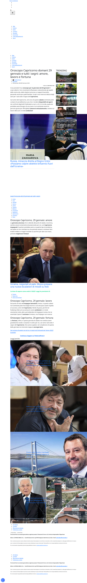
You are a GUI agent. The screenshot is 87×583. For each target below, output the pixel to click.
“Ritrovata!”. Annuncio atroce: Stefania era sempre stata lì (65, 103)
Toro (14, 200)
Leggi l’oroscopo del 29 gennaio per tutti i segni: (25, 196)
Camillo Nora (17, 80)
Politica (15, 28)
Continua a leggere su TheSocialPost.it (32, 336)
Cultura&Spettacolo (18, 36)
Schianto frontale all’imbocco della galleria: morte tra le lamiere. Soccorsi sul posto (65, 79)
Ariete (14, 199)
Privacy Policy (13, 532)
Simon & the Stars (17, 297)
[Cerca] (10, 10)
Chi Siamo (15, 524)
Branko (14, 294)
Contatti (15, 526)
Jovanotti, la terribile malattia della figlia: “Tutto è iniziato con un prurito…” (65, 114)
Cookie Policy (19, 532)
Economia (15, 35)
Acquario (15, 215)
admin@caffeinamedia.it (61, 537)
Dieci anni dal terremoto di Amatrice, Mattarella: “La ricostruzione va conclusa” (36, 500)
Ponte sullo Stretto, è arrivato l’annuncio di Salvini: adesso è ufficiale (37, 454)
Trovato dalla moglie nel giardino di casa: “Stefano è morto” (66, 91)
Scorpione (15, 210)
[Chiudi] (12, 13)
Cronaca (15, 31)
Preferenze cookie (17, 530)
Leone (14, 205)
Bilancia (14, 209)
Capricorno (15, 213)
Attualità (15, 33)
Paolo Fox (15, 296)
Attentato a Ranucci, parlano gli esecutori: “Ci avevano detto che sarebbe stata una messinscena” (38, 363)
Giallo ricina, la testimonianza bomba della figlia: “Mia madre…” (66, 138)
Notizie (58, 76)
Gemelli (14, 202)
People (58, 111)
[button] (2, 580)
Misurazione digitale (18, 528)
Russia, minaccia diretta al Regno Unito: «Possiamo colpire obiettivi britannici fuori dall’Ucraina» (31, 164)
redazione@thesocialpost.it (42, 545)
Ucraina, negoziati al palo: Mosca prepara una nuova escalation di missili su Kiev (31, 285)
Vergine (15, 207)
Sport (14, 38)
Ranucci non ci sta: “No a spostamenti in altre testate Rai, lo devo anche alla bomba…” (39, 408)
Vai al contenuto (14, 1)
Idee (14, 26)
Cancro (14, 204)
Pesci (14, 217)
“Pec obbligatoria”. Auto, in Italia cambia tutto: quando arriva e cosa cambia (66, 126)
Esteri (14, 29)
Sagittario (15, 212)
